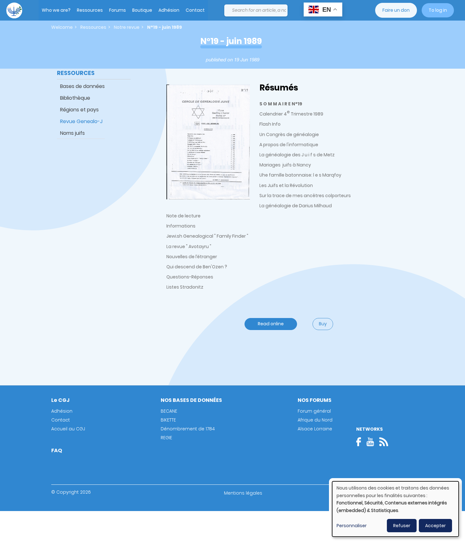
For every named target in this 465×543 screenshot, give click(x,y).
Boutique (142, 10)
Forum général (314, 411)
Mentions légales (243, 493)
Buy (323, 324)
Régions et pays (79, 109)
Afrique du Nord (315, 420)
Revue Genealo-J (81, 121)
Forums (117, 10)
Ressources (90, 10)
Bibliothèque (75, 98)
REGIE (166, 437)
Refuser (401, 525)
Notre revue (127, 27)
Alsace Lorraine (315, 429)
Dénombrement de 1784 (188, 429)
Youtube (370, 441)
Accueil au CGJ (68, 429)
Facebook (360, 441)
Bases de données (82, 86)
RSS (383, 441)
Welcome (62, 27)
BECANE (169, 411)
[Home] (14, 10)
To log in (438, 10)
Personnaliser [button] (352, 525)
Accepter (435, 525)
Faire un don (396, 10)
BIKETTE (168, 420)
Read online (271, 324)
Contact (195, 10)
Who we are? (56, 10)
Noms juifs (72, 133)
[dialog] (395, 509)
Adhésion (168, 10)
